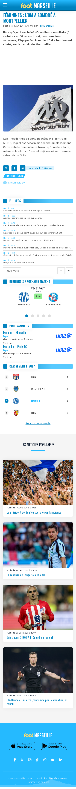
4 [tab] (43, 315)
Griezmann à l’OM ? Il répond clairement (30, 637)
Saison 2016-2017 (17, 183)
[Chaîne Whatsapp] (44, 760)
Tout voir (12, 270)
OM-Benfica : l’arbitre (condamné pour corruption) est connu (38, 702)
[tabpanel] (38, 298)
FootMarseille (46, 25)
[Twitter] (6, 168)
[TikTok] (37, 760)
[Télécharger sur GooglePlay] (54, 749)
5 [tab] (49, 315)
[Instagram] (29, 760)
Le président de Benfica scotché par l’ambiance (34, 512)
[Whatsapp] (22, 168)
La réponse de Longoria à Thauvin (26, 575)
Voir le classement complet (38, 423)
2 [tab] (32, 315)
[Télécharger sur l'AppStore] (22, 749)
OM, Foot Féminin (14, 176)
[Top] (66, 781)
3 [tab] (38, 315)
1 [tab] (26, 315)
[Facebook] (14, 168)
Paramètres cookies (38, 782)
